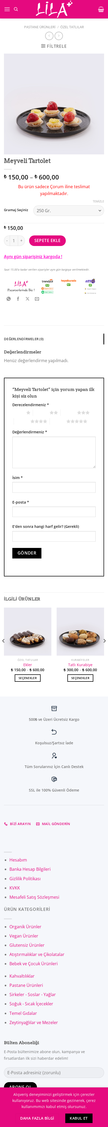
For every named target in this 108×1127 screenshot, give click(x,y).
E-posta (20, 502)
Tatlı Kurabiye (80, 664)
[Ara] (16, 9)
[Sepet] (101, 9)
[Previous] (3, 651)
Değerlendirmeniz (29, 431)
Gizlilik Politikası (25, 879)
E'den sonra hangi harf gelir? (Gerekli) (45, 526)
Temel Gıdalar (23, 1013)
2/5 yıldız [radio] (41, 412)
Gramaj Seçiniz (16, 210)
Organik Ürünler (25, 927)
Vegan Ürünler (23, 936)
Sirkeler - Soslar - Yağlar (32, 994)
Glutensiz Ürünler (27, 945)
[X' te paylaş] (27, 299)
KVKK (14, 888)
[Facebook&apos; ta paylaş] (18, 299)
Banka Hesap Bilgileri (30, 869)
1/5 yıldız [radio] (18, 412)
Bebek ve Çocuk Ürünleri (33, 964)
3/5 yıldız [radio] (69, 412)
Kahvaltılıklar (22, 976)
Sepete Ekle (47, 240)
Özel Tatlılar (72, 27)
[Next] (104, 651)
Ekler (27, 664)
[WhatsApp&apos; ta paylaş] (8, 299)
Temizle (98, 201)
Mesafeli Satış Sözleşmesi (34, 897)
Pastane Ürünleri (40, 27)
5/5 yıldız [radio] (58, 421)
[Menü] (7, 9)
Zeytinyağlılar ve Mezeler (33, 1022)
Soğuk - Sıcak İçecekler (31, 1004)
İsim (17, 477)
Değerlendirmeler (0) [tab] (24, 339)
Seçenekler (28, 678)
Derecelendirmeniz (30, 404)
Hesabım (18, 860)
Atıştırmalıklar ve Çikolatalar (36, 954)
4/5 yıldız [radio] (22, 421)
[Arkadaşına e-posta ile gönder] (37, 299)
